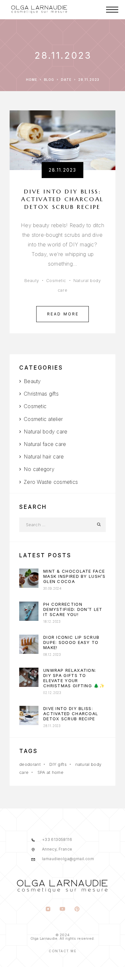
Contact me (62, 951)
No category (39, 469)
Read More (63, 314)
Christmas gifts (41, 393)
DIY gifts (58, 764)
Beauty (31, 280)
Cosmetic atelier (43, 419)
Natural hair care (44, 456)
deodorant (30, 764)
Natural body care (45, 431)
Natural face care (45, 444)
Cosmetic (56, 280)
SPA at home (51, 772)
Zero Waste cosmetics (51, 482)
